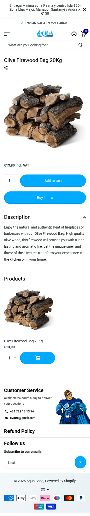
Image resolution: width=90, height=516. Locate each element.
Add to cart (53, 181)
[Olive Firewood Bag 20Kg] (29, 309)
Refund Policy (19, 431)
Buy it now (45, 198)
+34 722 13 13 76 (22, 411)
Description (17, 217)
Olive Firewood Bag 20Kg (23, 341)
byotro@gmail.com (22, 418)
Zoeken (80, 45)
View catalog (7, 34)
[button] (16, 176)
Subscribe (80, 462)
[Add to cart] (37, 358)
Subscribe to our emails (23, 452)
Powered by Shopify (60, 481)
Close (84, 9)
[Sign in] (73, 34)
